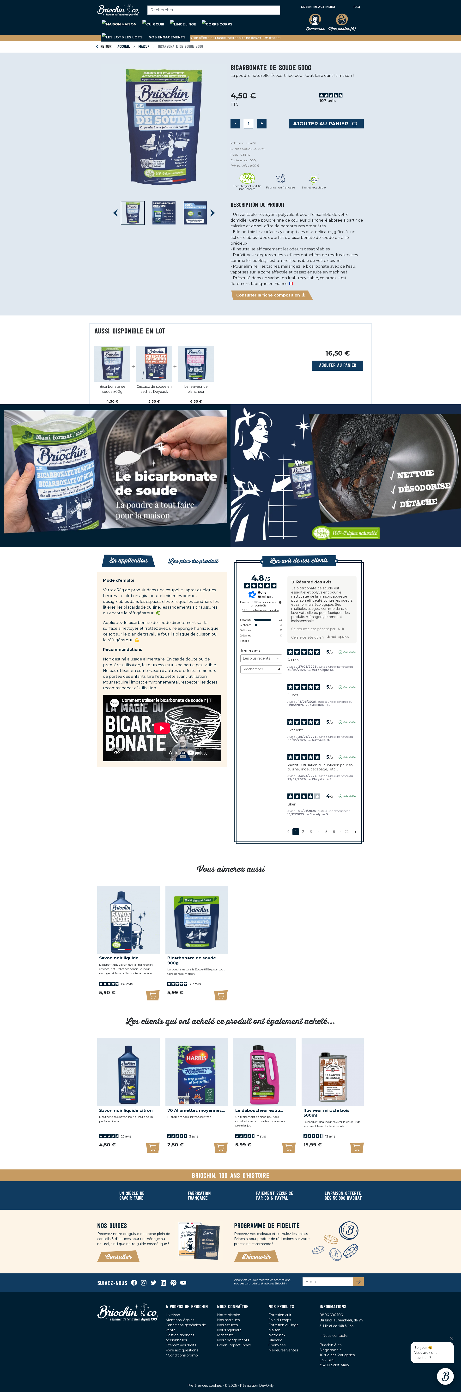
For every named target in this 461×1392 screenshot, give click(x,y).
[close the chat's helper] (451, 1338)
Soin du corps (279, 1320)
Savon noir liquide (118, 958)
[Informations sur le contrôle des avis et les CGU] (280, 602)
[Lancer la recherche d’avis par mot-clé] (279, 669)
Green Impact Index (318, 7)
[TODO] (343, 629)
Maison (274, 1330)
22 (347, 831)
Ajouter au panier (320, 124)
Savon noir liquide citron (126, 1110)
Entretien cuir (279, 1315)
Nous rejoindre (229, 1330)
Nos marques (228, 1320)
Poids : (234, 154)
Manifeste (225, 1335)
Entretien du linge (283, 1325)
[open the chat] (445, 1376)
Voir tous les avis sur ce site (261, 610)
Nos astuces (227, 1325)
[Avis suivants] (355, 832)
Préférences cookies (205, 1385)
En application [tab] (128, 560)
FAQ (356, 7)
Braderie (275, 1340)
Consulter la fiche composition (268, 295)
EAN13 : (235, 148)
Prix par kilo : (239, 165)
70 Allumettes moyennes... (196, 1110)
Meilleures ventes (283, 1350)
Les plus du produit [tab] (193, 561)
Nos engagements (233, 1340)
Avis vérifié (349, 652)
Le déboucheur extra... (259, 1110)
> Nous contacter (334, 1335)
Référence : (237, 143)
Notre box (276, 1335)
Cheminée (277, 1345)
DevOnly (266, 1385)
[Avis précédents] (288, 831)
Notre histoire (228, 1315)
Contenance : (239, 160)
